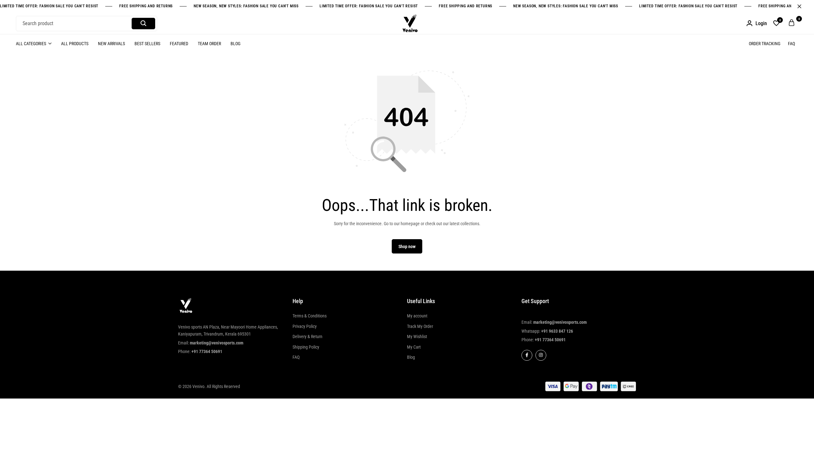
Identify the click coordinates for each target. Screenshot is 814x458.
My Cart (414, 347)
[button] (776, 23)
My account (417, 315)
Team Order (209, 43)
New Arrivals (111, 43)
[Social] (526, 355)
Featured (179, 43)
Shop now (407, 246)
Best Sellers (147, 43)
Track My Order (420, 326)
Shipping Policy (306, 347)
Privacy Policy (305, 326)
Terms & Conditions (310, 315)
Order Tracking (764, 43)
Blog (235, 43)
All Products (74, 43)
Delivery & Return (307, 336)
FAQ (791, 43)
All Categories (31, 43)
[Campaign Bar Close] (802, 6)
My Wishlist (417, 336)
